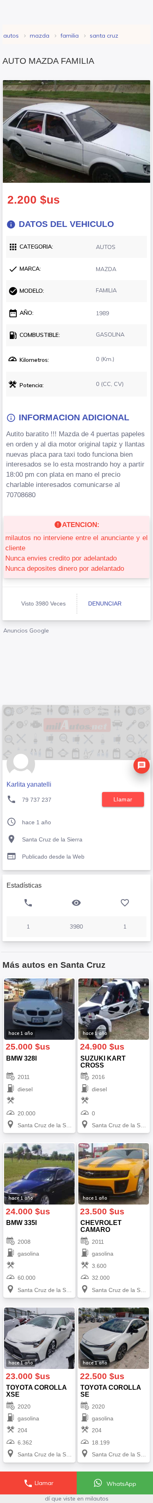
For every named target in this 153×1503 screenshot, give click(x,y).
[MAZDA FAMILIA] (76, 131)
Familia (69, 35)
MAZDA (39, 35)
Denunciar (105, 603)
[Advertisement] (76, 667)
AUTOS (11, 35)
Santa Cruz (104, 35)
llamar (123, 799)
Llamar (38, 1483)
